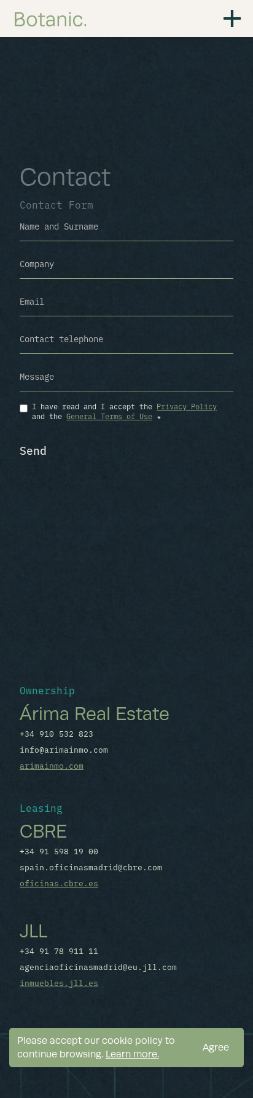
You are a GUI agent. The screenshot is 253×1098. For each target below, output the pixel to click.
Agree (216, 1047)
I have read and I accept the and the (124, 410)
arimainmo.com (52, 765)
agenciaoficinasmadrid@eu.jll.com (98, 966)
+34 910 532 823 (56, 733)
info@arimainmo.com (64, 749)
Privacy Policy (187, 406)
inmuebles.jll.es (59, 982)
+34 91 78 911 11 (59, 950)
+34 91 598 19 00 (59, 850)
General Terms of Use (109, 416)
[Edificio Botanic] (50, 18)
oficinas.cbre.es (59, 882)
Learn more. (132, 1054)
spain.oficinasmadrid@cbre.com (91, 866)
